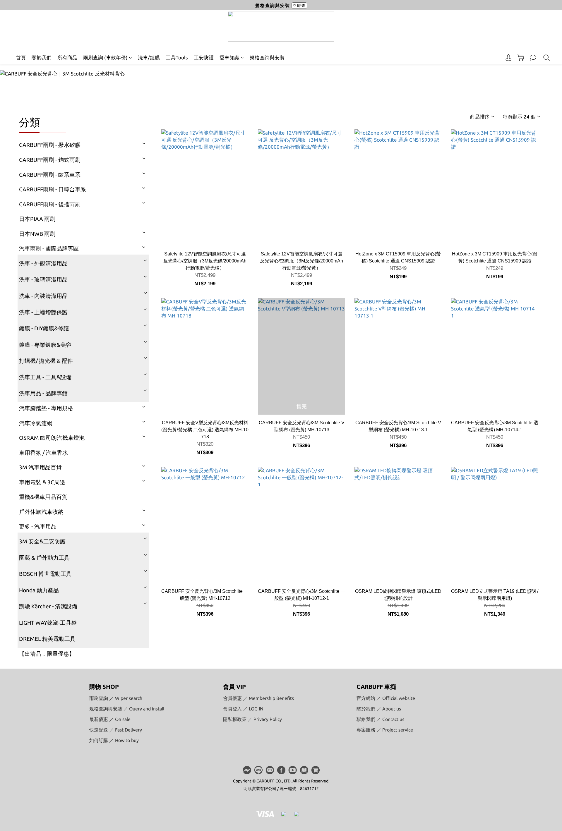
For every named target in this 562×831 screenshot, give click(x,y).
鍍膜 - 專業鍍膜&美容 (45, 344)
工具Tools (177, 57)
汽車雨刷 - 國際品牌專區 (49, 248)
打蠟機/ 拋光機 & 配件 (46, 361)
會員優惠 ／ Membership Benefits (258, 698)
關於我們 (42, 57)
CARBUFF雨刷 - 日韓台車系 (52, 189)
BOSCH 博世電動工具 (45, 574)
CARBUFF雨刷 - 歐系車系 (49, 174)
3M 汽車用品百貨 (40, 467)
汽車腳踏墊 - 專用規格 (46, 408)
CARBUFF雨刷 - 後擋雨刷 (49, 204)
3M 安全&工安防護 (42, 541)
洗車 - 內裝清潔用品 (43, 296)
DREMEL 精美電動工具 (47, 639)
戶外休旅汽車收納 (41, 512)
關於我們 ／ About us (379, 708)
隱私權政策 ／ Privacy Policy (252, 719)
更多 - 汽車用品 (37, 526)
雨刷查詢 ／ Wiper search (115, 698)
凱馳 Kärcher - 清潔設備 (48, 606)
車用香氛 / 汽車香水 (43, 452)
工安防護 (204, 57)
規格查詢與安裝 (267, 57)
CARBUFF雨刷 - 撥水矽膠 (49, 145)
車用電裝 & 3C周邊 (42, 482)
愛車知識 (229, 57)
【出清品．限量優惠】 (47, 653)
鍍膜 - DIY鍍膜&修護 (44, 328)
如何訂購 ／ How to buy (114, 740)
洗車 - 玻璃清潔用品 (43, 279)
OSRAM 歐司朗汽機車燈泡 (52, 438)
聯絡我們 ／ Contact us (380, 719)
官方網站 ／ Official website (386, 698)
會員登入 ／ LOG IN (243, 708)
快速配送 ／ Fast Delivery (115, 729)
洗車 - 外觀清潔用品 (43, 263)
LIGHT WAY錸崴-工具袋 (48, 622)
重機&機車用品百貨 (43, 497)
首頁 (21, 57)
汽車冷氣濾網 (35, 423)
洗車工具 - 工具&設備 (45, 377)
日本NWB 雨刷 (37, 234)
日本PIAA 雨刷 (37, 219)
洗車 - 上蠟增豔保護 (43, 312)
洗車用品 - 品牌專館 (43, 393)
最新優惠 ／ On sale (110, 719)
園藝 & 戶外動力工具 (44, 557)
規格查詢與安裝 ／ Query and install (126, 708)
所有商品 (67, 57)
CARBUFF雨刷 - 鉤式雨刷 (49, 160)
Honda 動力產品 (39, 590)
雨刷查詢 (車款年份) (105, 57)
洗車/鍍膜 (149, 57)
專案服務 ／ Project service (385, 729)
